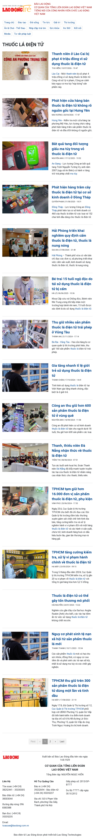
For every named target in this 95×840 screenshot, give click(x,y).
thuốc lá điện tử (83, 308)
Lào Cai (55, 73)
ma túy (73, 173)
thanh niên (71, 73)
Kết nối (77, 28)
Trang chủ (9, 22)
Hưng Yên (57, 120)
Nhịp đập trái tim (37, 28)
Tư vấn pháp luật (22, 33)
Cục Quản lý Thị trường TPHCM (68, 708)
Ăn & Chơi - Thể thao (14, 28)
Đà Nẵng (60, 468)
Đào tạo (22, 22)
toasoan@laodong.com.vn (15, 825)
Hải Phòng (57, 255)
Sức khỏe (54, 28)
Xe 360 (66, 28)
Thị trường (69, 22)
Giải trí (57, 22)
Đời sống (34, 22)
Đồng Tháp (57, 207)
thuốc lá (74, 348)
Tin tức (46, 22)
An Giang (56, 163)
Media (7, 33)
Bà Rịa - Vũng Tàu (61, 342)
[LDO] (25, 66)
